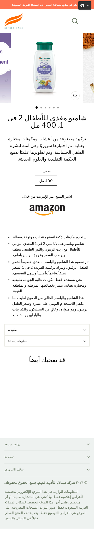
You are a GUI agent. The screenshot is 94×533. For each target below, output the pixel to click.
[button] (84, 5)
